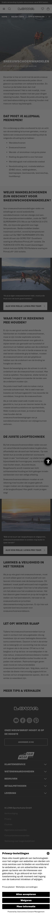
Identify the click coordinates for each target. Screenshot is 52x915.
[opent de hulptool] (48, 461)
